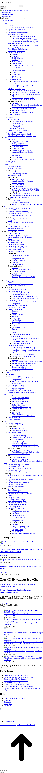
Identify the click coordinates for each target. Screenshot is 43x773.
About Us (11, 25)
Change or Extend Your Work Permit (23, 159)
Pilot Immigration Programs (16, 89)
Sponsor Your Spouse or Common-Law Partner (27, 105)
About (6, 24)
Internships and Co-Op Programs (22, 181)
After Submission (17, 157)
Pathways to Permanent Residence (19, 197)
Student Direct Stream (15, 175)
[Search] (24, 18)
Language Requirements (15, 228)
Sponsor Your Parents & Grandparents (24, 107)
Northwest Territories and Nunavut (23, 65)
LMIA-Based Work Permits (21, 141)
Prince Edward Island (19, 71)
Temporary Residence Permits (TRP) (23, 277)
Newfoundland (17, 63)
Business (7, 116)
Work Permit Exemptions (20, 145)
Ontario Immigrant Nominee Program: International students (16, 591)
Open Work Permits (18, 146)
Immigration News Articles (20, 255)
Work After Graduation (19, 186)
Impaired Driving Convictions (21, 269)
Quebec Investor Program (16, 128)
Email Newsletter (13, 240)
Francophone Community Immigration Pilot (26, 92)
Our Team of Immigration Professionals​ (20, 27)
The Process (16, 156)
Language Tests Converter (20, 203)
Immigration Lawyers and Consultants (20, 237)
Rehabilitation (16, 275)
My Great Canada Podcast (16, 242)
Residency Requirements (16, 230)
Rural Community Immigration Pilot (23, 90)
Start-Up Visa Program (15, 119)
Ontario (14, 69)
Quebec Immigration (14, 80)
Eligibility (11, 224)
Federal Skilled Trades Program (18, 49)
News (10, 239)
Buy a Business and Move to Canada (19, 134)
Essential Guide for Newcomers (18, 235)
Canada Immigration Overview (18, 33)
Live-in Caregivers (14, 163)
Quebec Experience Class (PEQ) (22, 85)
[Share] (3, 770)
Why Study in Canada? (15, 168)
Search (2, 18)
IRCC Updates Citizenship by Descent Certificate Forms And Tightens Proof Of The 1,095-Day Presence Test (23, 642)
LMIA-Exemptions (18, 143)
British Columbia (17, 58)
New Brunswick (17, 61)
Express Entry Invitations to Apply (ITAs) (25, 42)
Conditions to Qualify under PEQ (22, 193)
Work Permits (12, 139)
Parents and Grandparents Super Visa (24, 108)
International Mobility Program (22, 150)
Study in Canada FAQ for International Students (27, 204)
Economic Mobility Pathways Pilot (23, 98)
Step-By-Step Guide (18, 172)
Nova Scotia (16, 67)
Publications (16, 257)
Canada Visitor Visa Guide (16, 210)
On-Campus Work (18, 183)
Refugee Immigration (14, 114)
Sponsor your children (19, 110)
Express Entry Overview (16, 34)
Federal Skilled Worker (15, 43)
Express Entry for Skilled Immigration (24, 36)
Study (6, 165)
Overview (15, 54)
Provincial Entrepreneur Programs (18, 130)
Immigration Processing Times (17, 246)
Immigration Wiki (17, 264)
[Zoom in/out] (7, 770)
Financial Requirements (19, 174)
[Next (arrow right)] (3, 772)
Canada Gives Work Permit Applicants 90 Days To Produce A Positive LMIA (21, 550)
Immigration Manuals (19, 259)
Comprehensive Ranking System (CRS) (24, 40)
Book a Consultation (14, 233)
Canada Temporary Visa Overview (19, 208)
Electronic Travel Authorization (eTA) (20, 212)
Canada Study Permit (14, 166)
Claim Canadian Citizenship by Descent (20, 222)
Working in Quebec (14, 161)
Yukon (14, 76)
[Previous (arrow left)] (1, 772)
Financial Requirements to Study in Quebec (26, 195)
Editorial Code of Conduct (16, 29)
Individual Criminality (19, 271)
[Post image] (23, 612)
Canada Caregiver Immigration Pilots (23, 99)
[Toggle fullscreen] (5, 770)
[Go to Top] (21, 768)
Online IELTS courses (19, 201)
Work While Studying (19, 179)
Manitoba (15, 60)
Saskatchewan (16, 74)
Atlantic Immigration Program (21, 78)
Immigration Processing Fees (17, 244)
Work (6, 137)
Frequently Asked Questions (17, 248)
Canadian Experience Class (16, 51)
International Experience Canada (22, 152)
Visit (5, 206)
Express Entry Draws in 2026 (21, 38)
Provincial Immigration (15, 52)
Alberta (14, 56)
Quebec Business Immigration (21, 87)
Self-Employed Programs (16, 132)
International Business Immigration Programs (22, 136)
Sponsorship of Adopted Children (22, 112)
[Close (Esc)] (1, 770)
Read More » (4, 555)
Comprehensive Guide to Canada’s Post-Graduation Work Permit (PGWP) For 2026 (26, 189)
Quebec (14, 72)
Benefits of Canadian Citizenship (18, 226)
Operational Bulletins (18, 260)
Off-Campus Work (18, 184)
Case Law (15, 262)
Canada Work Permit (14, 213)
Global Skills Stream (18, 148)
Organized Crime (17, 273)
